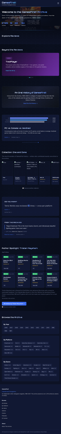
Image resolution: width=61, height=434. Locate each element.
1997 (10, 331)
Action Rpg (17, 365)
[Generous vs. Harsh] (31, 142)
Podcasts (4, 415)
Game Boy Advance (28, 343)
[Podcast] (28, 77)
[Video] (31, 77)
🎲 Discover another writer (9, 307)
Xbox (44, 349)
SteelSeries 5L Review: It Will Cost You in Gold (37, 262)
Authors (4, 410)
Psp (31, 349)
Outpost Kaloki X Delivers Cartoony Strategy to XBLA (52, 279)
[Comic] (29, 77)
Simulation (25, 375)
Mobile (17, 346)
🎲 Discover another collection (30, 188)
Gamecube (9, 346)
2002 (37, 327)
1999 (53, 327)
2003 (32, 327)
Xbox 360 (8, 353)
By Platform (8, 340)
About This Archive (7, 426)
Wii (37, 349)
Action (8, 365)
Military (46, 368)
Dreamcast (9, 343)
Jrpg (38, 368)
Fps (24, 368)
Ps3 (25, 349)
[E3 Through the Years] (32, 142)
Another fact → (8, 212)
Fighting (16, 368)
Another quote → (20, 234)
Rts (51, 371)
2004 (26, 327)
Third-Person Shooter (11, 378)
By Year (6, 324)
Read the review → (9, 234)
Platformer (19, 371)
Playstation (9, 349)
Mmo (53, 368)
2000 (47, 327)
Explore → (7, 137)
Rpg (44, 371)
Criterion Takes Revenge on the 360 (37, 279)
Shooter (15, 375)
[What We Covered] (28, 142)
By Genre (7, 362)
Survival (53, 375)
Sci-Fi (7, 375)
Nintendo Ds (38, 346)
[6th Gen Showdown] (29, 142)
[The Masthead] (30, 142)
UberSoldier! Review (7, 278)
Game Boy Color (42, 343)
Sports (35, 375)
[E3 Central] (32, 77)
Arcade (37, 365)
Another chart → (16, 137)
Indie (31, 368)
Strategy (43, 375)
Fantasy (8, 368)
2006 (16, 327)
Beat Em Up (47, 365)
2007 (11, 327)
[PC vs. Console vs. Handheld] (38, 142)
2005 (21, 327)
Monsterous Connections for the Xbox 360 (22, 279)
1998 (6, 331)
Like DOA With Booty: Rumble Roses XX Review (52, 262)
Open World (8, 371)
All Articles (4, 403)
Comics (4, 413)
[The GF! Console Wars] (22, 142)
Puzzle (28, 371)
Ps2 (18, 349)
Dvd (17, 343)
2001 (42, 327)
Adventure (27, 365)
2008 (6, 327)
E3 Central (4, 418)
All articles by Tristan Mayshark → (14, 303)
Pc (47, 346)
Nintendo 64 (27, 346)
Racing (36, 371)
